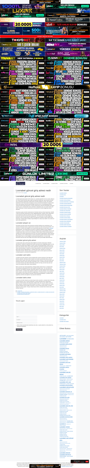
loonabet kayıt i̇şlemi (63, 395)
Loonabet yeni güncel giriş (66, 439)
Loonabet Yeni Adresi (64, 183)
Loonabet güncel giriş (67, 387)
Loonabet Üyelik (62, 444)
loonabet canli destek (64, 351)
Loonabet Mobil (62, 402)
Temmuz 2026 (63, 241)
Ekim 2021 (62, 306)
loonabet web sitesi (63, 431)
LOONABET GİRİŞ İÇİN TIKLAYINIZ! (45, 36)
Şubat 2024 (62, 273)
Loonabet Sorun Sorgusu (65, 215)
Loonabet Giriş (38, 183)
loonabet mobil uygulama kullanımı (64, 404)
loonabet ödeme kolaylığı (64, 447)
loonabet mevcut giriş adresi (64, 401)
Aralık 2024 (62, 255)
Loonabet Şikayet (46, 183)
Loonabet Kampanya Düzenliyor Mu (23, 294)
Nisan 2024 (62, 269)
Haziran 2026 (62, 243)
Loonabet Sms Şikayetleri (65, 210)
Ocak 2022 (62, 301)
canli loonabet (63, 335)
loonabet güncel (63, 383)
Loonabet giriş (70, 375)
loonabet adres (70, 338)
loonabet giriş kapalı (69, 380)
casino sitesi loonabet (70, 335)
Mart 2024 (62, 271)
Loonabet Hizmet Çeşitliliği (65, 214)
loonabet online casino (63, 407)
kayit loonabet (68, 336)
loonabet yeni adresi (63, 433)
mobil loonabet (63, 456)
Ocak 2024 (62, 274)
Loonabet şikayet (65, 452)
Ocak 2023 (62, 281)
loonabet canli (62, 349)
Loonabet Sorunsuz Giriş (65, 207)
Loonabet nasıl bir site (66, 405)
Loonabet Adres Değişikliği (65, 221)
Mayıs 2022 (62, 294)
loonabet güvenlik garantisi (63, 393)
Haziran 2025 (62, 248)
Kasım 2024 (62, 257)
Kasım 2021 (62, 304)
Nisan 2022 (62, 295)
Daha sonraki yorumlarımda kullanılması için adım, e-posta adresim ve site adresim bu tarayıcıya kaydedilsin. (35, 326)
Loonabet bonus (64, 348)
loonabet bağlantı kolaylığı (63, 345)
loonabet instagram (64, 394)
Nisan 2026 (62, 244)
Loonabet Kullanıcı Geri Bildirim (66, 219)
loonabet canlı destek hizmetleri (64, 360)
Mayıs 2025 (62, 250)
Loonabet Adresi (63, 193)
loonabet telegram (70, 422)
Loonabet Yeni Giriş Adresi (64, 436)
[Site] (22, 63)
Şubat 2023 (62, 280)
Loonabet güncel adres (70, 383)
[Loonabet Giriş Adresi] (20, 183)
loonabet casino (68, 365)
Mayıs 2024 (62, 267)
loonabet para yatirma (64, 411)
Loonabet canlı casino (66, 357)
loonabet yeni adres (63, 432)
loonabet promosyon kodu (65, 415)
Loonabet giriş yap (65, 382)
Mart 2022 (62, 297)
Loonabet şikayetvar (65, 454)
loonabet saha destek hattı (63, 418)
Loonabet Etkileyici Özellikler (66, 226)
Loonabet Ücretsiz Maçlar (65, 217)
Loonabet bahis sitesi (66, 344)
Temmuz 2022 (63, 290)
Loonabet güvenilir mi (66, 391)
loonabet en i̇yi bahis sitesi (63, 370)
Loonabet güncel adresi (66, 385)
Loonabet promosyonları (66, 416)
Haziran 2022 (62, 292)
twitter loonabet (70, 456)
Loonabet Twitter (54, 183)
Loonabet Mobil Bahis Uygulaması (67, 201)
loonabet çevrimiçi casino (64, 445)
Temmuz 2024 (63, 264)
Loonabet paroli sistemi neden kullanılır (23, 293)
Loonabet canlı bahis (65, 354)
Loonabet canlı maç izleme (65, 363)
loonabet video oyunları (63, 429)
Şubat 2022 (62, 299)
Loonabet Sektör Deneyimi (65, 224)
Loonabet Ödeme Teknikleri (65, 208)
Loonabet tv (63, 423)
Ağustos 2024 (62, 262)
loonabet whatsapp (70, 431)
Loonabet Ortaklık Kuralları (65, 212)
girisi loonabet (62, 336)
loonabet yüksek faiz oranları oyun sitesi (65, 443)
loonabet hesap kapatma (70, 393)
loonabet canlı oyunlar (62, 365)
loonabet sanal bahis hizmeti (63, 419)
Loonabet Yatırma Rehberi (65, 200)
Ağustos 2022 (62, 288)
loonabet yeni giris (63, 435)
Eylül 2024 (62, 260)
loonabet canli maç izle (64, 352)
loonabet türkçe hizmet (69, 428)
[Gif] (45, 87)
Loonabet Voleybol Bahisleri (65, 203)
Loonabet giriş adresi (65, 377)
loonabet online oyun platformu (64, 408)
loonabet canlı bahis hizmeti (63, 355)
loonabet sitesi (70, 420)
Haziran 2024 (62, 266)
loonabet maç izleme (63, 400)
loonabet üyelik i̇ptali (69, 448)
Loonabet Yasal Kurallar (64, 222)
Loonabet (71, 183)
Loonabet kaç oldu (65, 397)
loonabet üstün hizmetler (63, 448)
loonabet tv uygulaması (63, 425)
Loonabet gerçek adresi (65, 373)
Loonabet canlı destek (66, 359)
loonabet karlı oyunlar (71, 394)
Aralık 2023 (62, 276)
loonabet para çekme (63, 412)
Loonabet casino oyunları (64, 368)
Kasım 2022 (62, 285)
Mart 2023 (62, 278)
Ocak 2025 (62, 253)
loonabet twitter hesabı (63, 428)
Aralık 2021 (62, 302)
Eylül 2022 (62, 287)
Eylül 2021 (62, 308)
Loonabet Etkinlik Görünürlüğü (66, 205)
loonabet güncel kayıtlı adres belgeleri (65, 388)
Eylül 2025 (62, 246)
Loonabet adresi (65, 340)
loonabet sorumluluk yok (63, 422)
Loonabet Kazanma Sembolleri (66, 198)
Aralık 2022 (62, 283)
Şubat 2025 (62, 251)
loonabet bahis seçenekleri (64, 342)
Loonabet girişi (63, 380)
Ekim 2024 (62, 258)
